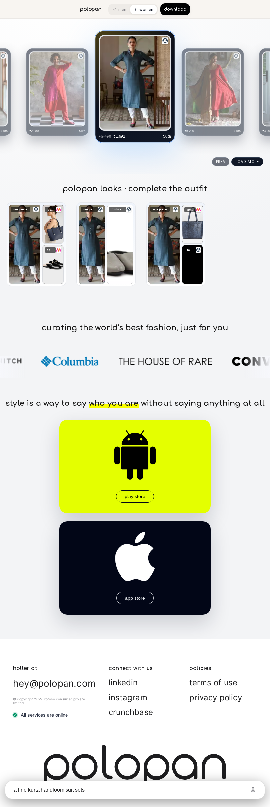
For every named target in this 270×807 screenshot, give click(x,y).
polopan (91, 9)
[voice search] (253, 790)
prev (221, 162)
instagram (128, 697)
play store (135, 496)
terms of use (213, 682)
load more (247, 162)
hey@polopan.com (54, 683)
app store (135, 598)
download (175, 9)
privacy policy (215, 697)
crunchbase (131, 712)
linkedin (123, 682)
